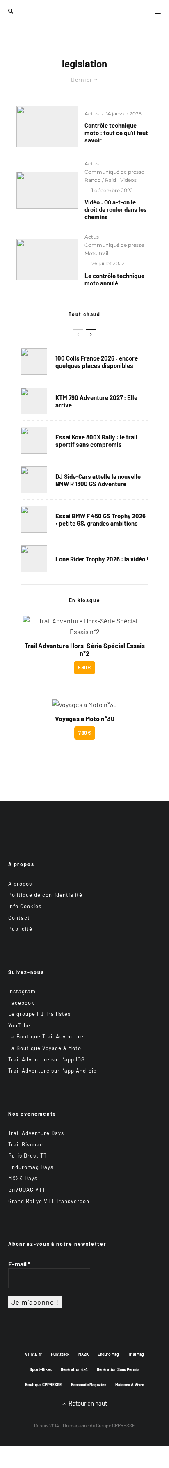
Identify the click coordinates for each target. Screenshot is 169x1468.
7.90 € (84, 732)
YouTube (19, 1025)
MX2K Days (22, 1178)
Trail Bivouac (25, 1144)
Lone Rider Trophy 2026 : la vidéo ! (101, 559)
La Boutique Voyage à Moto (44, 1048)
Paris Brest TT (27, 1155)
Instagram (22, 991)
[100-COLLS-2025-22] (34, 361)
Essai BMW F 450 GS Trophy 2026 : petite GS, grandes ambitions (100, 519)
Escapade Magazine (88, 1384)
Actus (91, 113)
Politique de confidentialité (45, 894)
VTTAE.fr (33, 1354)
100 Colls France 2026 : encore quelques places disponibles (96, 361)
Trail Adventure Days (36, 1133)
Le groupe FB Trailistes (39, 1014)
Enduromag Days (30, 1167)
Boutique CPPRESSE (43, 1384)
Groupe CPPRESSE (115, 1425)
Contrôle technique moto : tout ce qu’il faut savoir (116, 133)
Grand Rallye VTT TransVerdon (48, 1201)
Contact (19, 917)
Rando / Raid (100, 180)
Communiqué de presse (114, 172)
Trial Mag (136, 1354)
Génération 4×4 (74, 1369)
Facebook (21, 1002)
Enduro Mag (108, 1354)
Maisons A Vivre (129, 1384)
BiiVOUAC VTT (27, 1189)
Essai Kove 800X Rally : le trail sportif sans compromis (96, 440)
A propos (20, 883)
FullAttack (60, 1354)
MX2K (83, 1354)
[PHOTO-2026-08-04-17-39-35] (34, 558)
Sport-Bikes (41, 1369)
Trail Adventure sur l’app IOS (46, 1059)
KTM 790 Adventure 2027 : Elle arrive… (96, 401)
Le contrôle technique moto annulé (114, 279)
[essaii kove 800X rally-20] (34, 440)
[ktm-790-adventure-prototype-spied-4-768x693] (34, 401)
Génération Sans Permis (118, 1369)
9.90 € (84, 667)
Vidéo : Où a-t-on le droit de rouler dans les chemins (115, 209)
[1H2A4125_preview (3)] (47, 126)
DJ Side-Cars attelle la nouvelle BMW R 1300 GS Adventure (98, 480)
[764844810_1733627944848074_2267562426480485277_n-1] (34, 479)
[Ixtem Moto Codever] (47, 190)
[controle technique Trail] (47, 259)
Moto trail (96, 253)
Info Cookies (24, 906)
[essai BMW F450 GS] (34, 519)
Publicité (20, 929)
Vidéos (128, 180)
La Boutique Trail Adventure (46, 1036)
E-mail (19, 1264)
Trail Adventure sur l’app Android (52, 1070)
